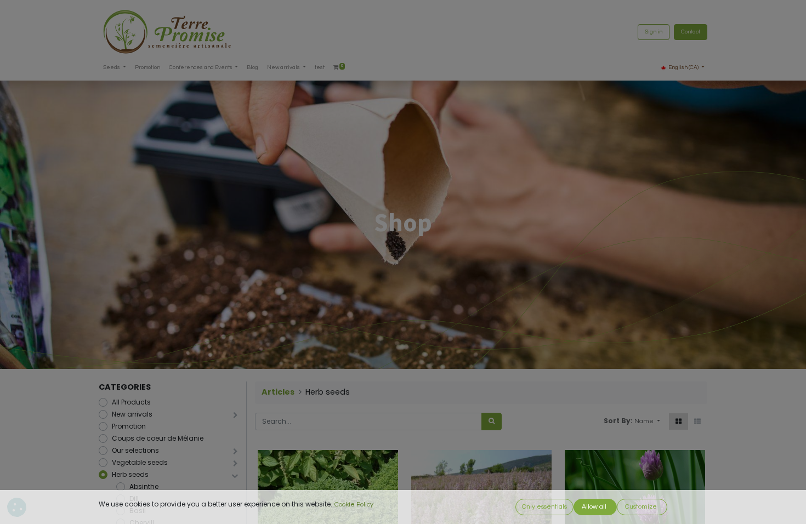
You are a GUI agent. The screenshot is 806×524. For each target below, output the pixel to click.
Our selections (135, 450)
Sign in (653, 32)
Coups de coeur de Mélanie (157, 438)
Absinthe (143, 486)
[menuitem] (147, 67)
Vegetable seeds (140, 462)
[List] (697, 421)
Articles (278, 391)
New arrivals (132, 414)
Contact (690, 32)
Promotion (129, 426)
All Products (131, 402)
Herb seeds (130, 474)
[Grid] (678, 421)
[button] (647, 421)
